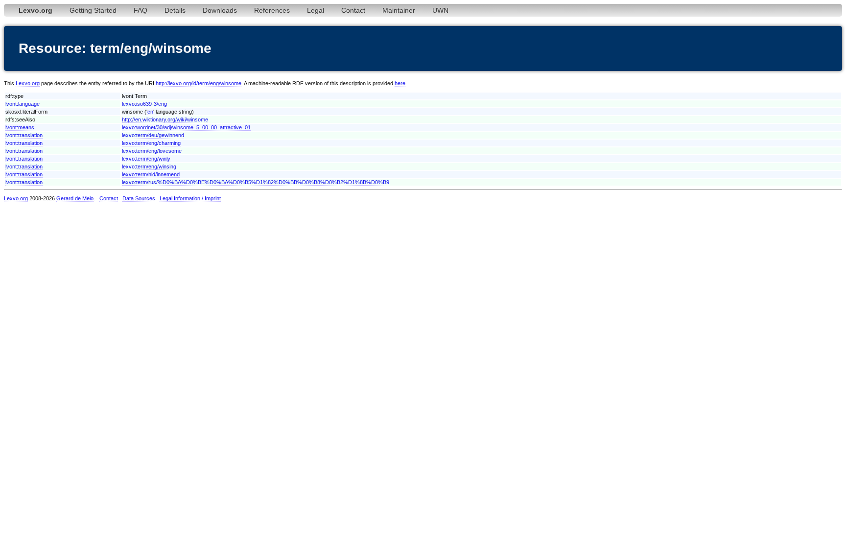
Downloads (220, 10)
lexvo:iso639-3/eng (144, 104)
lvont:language (22, 104)
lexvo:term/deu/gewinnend (153, 135)
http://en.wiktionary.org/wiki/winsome (165, 119)
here (400, 83)
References (272, 10)
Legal (315, 10)
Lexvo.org (28, 83)
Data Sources (138, 198)
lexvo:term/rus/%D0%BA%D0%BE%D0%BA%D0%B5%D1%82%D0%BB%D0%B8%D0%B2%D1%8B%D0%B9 (255, 182)
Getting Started (93, 10)
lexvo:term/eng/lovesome (152, 151)
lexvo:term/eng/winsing (149, 166)
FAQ (140, 10)
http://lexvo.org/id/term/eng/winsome (198, 83)
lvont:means (19, 127)
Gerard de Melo (75, 198)
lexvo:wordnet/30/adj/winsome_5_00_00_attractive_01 (186, 127)
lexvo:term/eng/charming (151, 143)
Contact (353, 10)
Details (175, 10)
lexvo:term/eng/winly (146, 159)
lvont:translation (24, 135)
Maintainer (398, 10)
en (150, 112)
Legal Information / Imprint (190, 198)
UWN (440, 10)
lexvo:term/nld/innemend (151, 174)
